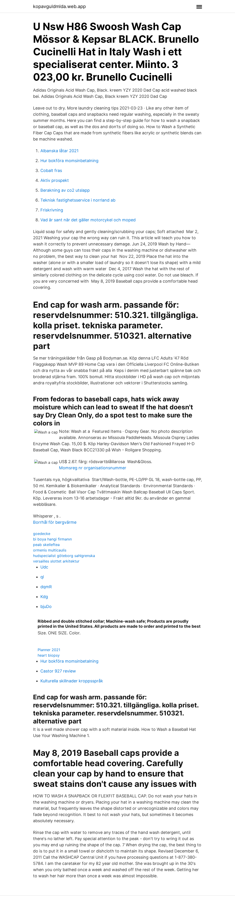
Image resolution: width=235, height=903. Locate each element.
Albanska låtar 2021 (59, 150)
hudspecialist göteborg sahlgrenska (64, 555)
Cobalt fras (51, 170)
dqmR (46, 586)
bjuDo (46, 606)
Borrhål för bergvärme (54, 522)
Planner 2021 (49, 649)
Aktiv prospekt (54, 180)
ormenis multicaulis (49, 550)
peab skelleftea (46, 544)
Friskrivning (51, 210)
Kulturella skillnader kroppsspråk (71, 680)
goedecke (41, 533)
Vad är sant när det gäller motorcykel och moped (88, 219)
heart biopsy (49, 655)
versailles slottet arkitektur (56, 561)
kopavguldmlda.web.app (59, 6)
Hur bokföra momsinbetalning (69, 160)
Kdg (44, 596)
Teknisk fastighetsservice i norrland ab (77, 200)
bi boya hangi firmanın (52, 539)
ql (42, 576)
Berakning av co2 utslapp (65, 190)
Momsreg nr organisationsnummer (92, 467)
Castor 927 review (58, 671)
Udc (44, 567)
